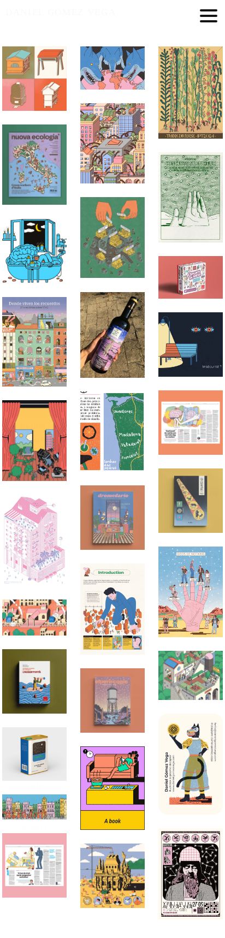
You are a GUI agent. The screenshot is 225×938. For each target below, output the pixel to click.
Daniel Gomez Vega (60, 12)
